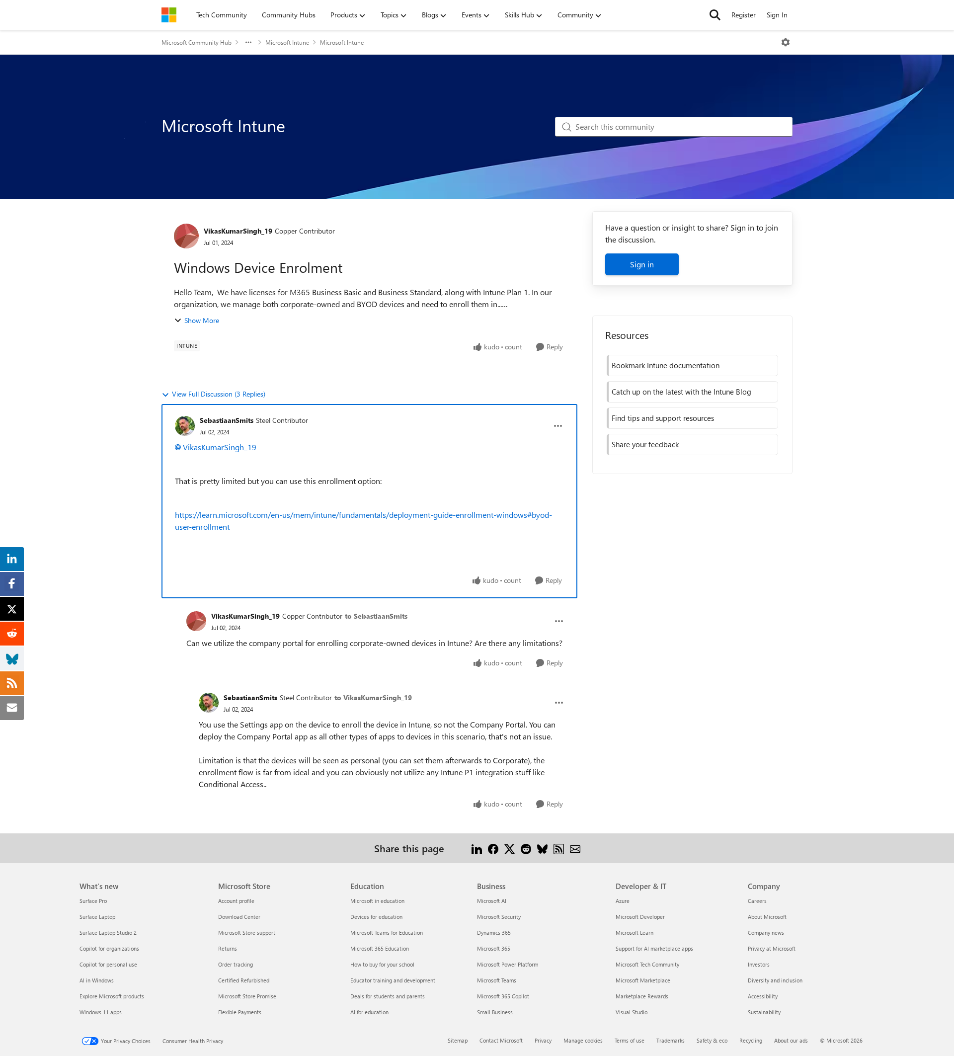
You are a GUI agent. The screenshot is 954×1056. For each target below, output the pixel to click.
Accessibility (763, 996)
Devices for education (376, 916)
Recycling (750, 1040)
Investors (759, 964)
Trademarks (670, 1040)
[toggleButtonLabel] (786, 42)
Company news (766, 932)
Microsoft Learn (634, 932)
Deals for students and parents (387, 996)
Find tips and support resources (663, 418)
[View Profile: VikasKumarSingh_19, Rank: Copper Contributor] (186, 236)
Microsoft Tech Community (647, 964)
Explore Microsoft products (112, 996)
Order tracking (235, 964)
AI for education (369, 1012)
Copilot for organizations (109, 948)
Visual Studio (631, 1012)
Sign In (777, 14)
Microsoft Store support (246, 932)
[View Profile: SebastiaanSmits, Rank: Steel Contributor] (185, 426)
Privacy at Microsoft (771, 948)
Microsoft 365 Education (379, 948)
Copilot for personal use (108, 964)
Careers (757, 900)
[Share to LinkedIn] (477, 848)
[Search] (715, 15)
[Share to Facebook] (493, 848)
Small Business (495, 1012)
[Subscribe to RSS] (559, 848)
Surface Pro (93, 900)
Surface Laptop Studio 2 (108, 932)
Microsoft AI (491, 900)
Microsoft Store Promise (247, 996)
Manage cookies (583, 1040)
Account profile (236, 900)
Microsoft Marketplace (643, 980)
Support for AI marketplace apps (654, 948)
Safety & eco (712, 1040)
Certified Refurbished (243, 980)
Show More (201, 320)
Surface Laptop (97, 916)
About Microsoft (767, 916)
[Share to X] (509, 848)
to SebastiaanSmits (376, 616)
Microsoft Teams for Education (386, 932)
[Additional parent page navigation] (248, 42)
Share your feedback (645, 444)
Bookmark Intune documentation (665, 365)
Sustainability (764, 1012)
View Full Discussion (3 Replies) (218, 394)
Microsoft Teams (496, 980)
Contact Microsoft (501, 1040)
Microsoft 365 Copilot (503, 996)
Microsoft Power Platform (507, 964)
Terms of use (629, 1040)
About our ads (791, 1040)
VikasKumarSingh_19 (238, 231)
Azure (623, 900)
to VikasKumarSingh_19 (373, 697)
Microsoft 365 (493, 948)
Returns (227, 948)
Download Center (239, 916)
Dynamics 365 (494, 932)
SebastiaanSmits (226, 420)
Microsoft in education (377, 900)
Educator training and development (392, 980)
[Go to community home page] (168, 14)
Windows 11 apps (101, 1012)
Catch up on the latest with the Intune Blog (681, 392)
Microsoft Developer (640, 916)
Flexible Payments (239, 1012)
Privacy (543, 1040)
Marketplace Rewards (642, 996)
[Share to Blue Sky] (542, 848)
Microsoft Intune (287, 42)
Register (743, 14)
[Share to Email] (575, 848)
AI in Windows (97, 980)
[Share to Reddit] (526, 848)
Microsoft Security (499, 916)
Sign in (642, 264)
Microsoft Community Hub (196, 42)
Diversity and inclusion (775, 980)
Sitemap (458, 1040)
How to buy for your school (382, 964)
